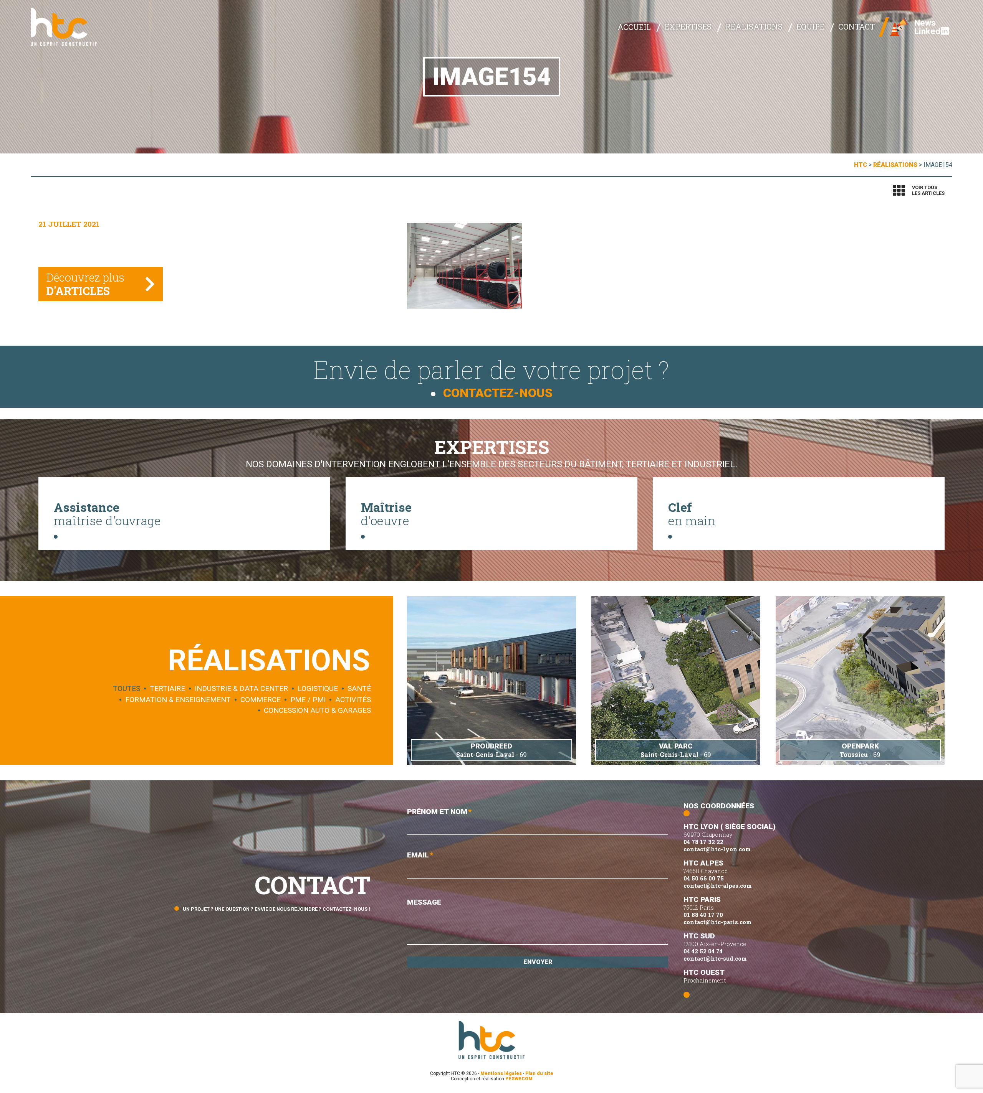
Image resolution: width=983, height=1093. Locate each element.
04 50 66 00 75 (703, 878)
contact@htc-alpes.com (717, 885)
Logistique (318, 688)
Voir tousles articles (928, 190)
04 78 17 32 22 (703, 842)
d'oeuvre (386, 514)
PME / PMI (308, 699)
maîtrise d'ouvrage (107, 514)
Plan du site (539, 1073)
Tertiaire (167, 688)
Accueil (634, 27)
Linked (927, 31)
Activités (353, 699)
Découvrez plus (85, 284)
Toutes (126, 688)
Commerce (260, 699)
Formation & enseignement (178, 699)
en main (691, 514)
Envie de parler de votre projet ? (491, 376)
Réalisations (754, 26)
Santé (359, 688)
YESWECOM (519, 1078)
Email (420, 855)
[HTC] (69, 27)
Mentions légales (501, 1073)
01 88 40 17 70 (703, 914)
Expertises (688, 26)
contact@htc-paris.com (717, 922)
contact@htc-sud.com (715, 958)
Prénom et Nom (439, 811)
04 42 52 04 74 (703, 951)
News (925, 22)
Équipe (810, 26)
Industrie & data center (241, 688)
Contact (856, 26)
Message (424, 902)
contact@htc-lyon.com (717, 849)
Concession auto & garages (317, 710)
